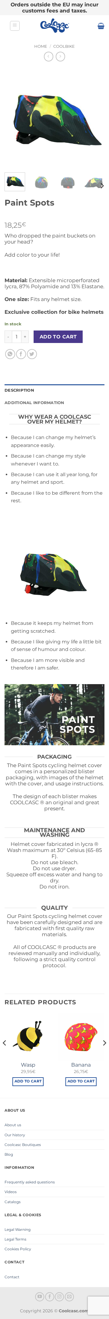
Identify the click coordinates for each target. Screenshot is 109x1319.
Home (40, 46)
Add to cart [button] (28, 1081)
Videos (11, 1191)
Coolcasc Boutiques (23, 1144)
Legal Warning (18, 1229)
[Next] (94, 118)
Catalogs (13, 1202)
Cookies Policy (18, 1249)
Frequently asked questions (30, 1182)
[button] (15, 26)
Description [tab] (19, 390)
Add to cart (58, 337)
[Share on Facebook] (21, 354)
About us (13, 1125)
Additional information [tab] (34, 402)
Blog (9, 1154)
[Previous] (14, 118)
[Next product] (48, 56)
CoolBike (64, 46)
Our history (15, 1135)
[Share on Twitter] (32, 354)
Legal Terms (15, 1239)
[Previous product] (60, 56)
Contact (12, 1277)
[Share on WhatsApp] (10, 354)
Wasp (28, 1065)
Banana (81, 1065)
